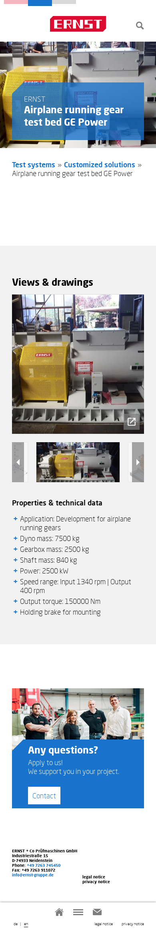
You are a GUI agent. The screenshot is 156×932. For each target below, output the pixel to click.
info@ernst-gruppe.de (33, 874)
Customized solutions (99, 164)
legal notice (103, 923)
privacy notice (133, 923)
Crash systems (16, 2)
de (16, 923)
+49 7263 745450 (43, 865)
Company (64, 2)
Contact (44, 795)
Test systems (40, 3)
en (26, 923)
